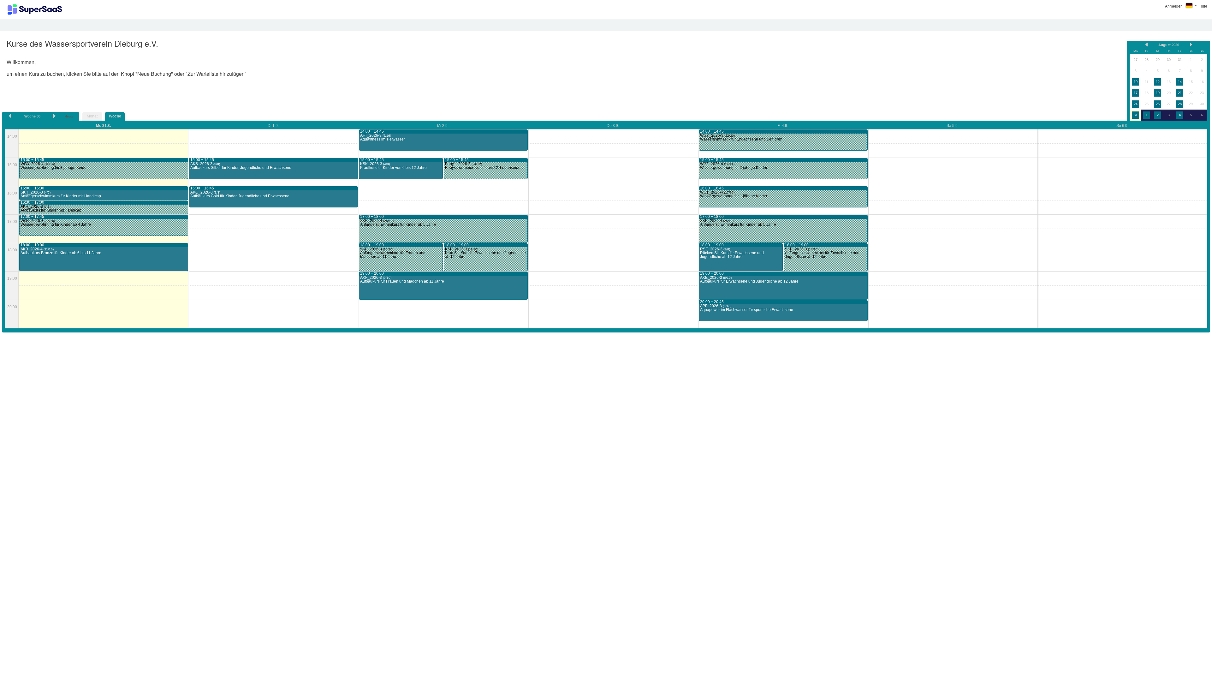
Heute (69, 116)
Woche (115, 116)
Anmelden (1174, 6)
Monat (92, 116)
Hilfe (1203, 6)
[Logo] (35, 9)
